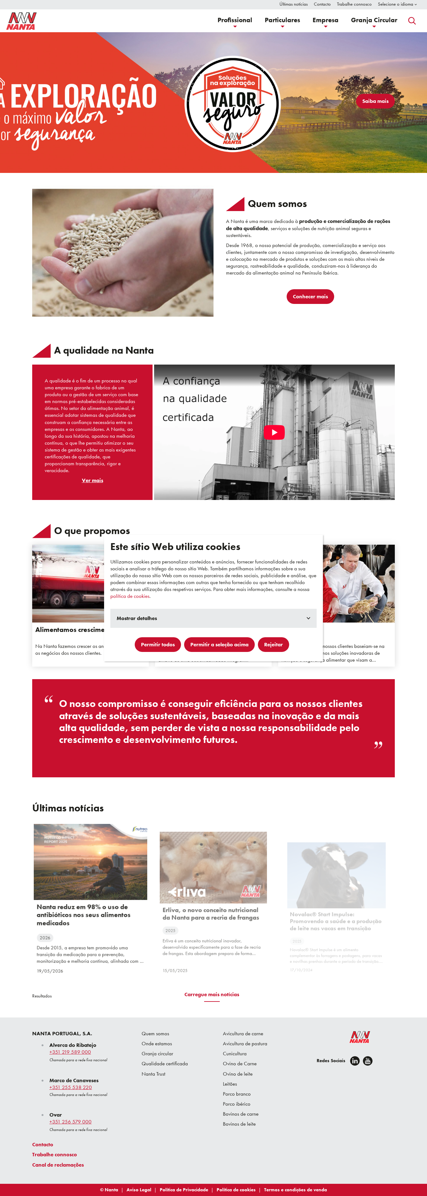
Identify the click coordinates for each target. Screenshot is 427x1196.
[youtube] (368, 1061)
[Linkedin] (355, 1061)
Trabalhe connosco (54, 1154)
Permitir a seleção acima (219, 644)
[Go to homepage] (21, 21)
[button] (235, 20)
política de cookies (129, 596)
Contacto (42, 1144)
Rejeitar (273, 644)
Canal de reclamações (58, 1164)
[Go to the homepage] (356, 1038)
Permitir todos (158, 644)
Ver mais (92, 480)
